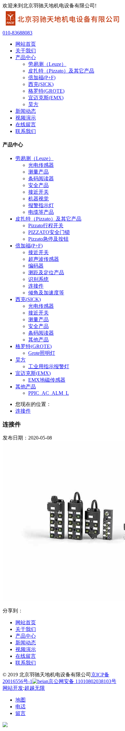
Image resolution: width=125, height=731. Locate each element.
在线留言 (25, 656)
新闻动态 (25, 642)
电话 (20, 706)
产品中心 (25, 636)
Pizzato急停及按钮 (48, 239)
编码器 (36, 265)
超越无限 (34, 688)
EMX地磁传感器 (46, 380)
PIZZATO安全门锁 (49, 232)
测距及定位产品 (46, 272)
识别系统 (38, 279)
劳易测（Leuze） (47, 64)
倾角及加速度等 (46, 292)
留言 (20, 713)
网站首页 (25, 622)
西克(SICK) (41, 84)
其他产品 (38, 339)
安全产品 (38, 185)
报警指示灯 (41, 205)
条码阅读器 (41, 178)
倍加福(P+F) (41, 77)
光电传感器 (41, 165)
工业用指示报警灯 (48, 366)
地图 (20, 700)
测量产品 (38, 172)
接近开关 (38, 192)
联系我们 (25, 662)
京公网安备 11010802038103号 (82, 681)
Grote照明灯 (41, 353)
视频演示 (25, 649)
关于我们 (25, 629)
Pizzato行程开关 (45, 225)
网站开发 (13, 688)
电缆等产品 (41, 212)
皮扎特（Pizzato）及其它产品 (61, 71)
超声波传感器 (43, 259)
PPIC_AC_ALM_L (48, 393)
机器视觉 (38, 198)
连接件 (36, 286)
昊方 (33, 104)
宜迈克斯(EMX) (45, 97)
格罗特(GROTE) (46, 91)
